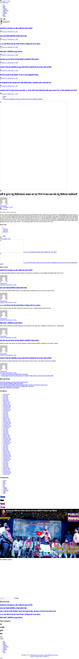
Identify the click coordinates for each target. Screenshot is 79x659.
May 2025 (5, 415)
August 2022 (6, 460)
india (9, 238)
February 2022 (6, 468)
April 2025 (5, 416)
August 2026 (6, 394)
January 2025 (6, 420)
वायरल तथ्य (5, 10)
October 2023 (6, 441)
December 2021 (7, 471)
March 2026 (6, 401)
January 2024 (6, 437)
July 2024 (5, 428)
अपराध (4, 12)
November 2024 (7, 423)
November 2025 (7, 406)
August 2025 (6, 410)
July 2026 (5, 395)
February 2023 (6, 452)
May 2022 (5, 464)
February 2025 (6, 419)
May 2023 (5, 448)
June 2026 (5, 397)
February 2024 (6, 435)
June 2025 (5, 413)
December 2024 (7, 421)
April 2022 (5, 466)
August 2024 (6, 427)
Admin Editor (3, 205)
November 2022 (7, 456)
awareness (4, 238)
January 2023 (6, 453)
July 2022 (5, 461)
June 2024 (5, 430)
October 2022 (6, 457)
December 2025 (7, 405)
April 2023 (5, 449)
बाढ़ (4, 486)
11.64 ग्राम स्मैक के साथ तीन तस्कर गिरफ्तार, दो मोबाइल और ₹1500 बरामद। (20, 44)
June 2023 (5, 446)
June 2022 (5, 463)
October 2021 (6, 474)
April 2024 (5, 432)
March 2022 (6, 467)
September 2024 (7, 426)
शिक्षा (4, 8)
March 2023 (6, 450)
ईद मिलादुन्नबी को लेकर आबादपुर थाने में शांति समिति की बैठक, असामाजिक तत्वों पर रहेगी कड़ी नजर (25, 82)
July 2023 (5, 445)
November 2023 (7, 439)
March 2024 (6, 434)
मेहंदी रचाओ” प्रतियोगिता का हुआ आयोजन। (11, 51)
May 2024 (5, 431)
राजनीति (5, 9)
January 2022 (6, 470)
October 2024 (6, 424)
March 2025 (6, 417)
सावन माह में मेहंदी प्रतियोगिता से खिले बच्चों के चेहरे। (13, 36)
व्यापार (4, 16)
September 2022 (7, 459)
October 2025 (6, 408)
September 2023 (7, 442)
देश (3, 5)
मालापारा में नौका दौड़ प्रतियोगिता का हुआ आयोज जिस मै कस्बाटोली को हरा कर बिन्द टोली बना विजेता (25, 67)
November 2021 (7, 472)
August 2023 (6, 444)
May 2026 (5, 398)
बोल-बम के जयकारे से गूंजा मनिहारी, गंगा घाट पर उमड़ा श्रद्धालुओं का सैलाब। (19, 75)
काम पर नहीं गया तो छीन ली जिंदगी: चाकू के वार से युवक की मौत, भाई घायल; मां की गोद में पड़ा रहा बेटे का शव (23, 385)
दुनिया (4, 6)
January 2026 (6, 404)
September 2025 (7, 409)
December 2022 (7, 455)
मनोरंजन (5, 13)
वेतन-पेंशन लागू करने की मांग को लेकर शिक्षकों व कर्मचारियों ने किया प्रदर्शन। (19, 59)
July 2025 (5, 412)
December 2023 (7, 438)
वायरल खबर (5, 490)
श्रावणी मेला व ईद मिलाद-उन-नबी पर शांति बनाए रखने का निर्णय (16, 28)
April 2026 (5, 399)
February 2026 (6, 402)
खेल (4, 14)
